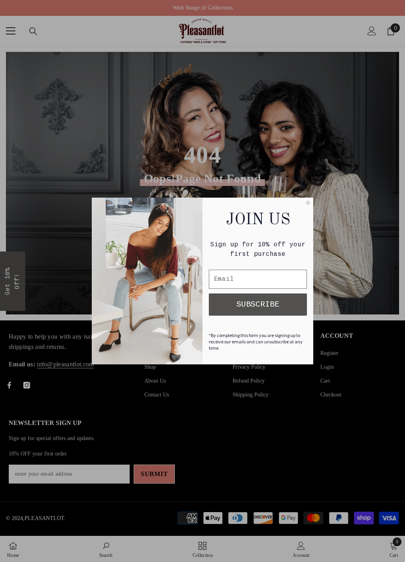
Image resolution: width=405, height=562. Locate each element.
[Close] (308, 203)
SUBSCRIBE (258, 304)
